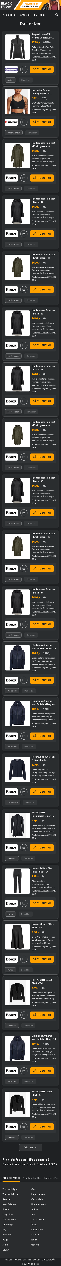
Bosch (6, 1209)
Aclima (10, 80)
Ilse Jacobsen (13, 189)
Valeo (34, 1224)
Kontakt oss (20, 1260)
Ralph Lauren (38, 1194)
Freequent (11, 858)
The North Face (10, 1194)
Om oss (8, 1260)
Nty (4, 1230)
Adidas (34, 1209)
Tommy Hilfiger (10, 1189)
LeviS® (6, 1250)
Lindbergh (8, 1224)
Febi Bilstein (37, 1230)
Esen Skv (7, 1235)
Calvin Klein (37, 1199)
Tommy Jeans (9, 1219)
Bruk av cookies (30, 1264)
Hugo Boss (8, 1214)
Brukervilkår (49, 1260)
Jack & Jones (37, 1219)
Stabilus (35, 1235)
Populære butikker (32, 1178)
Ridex (34, 1240)
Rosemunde (12, 802)
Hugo (5, 1240)
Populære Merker (11, 1178)
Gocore (35, 1245)
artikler (25, 15)
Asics (34, 1214)
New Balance (9, 1204)
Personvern (34, 1260)
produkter (10, 15)
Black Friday (4, 5)
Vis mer (28, 1147)
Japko (5, 1245)
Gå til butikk (42, 69)
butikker (40, 15)
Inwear (10, 914)
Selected (7, 1199)
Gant (33, 1189)
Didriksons (12, 691)
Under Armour (13, 133)
